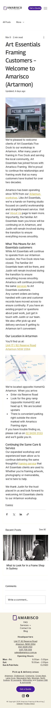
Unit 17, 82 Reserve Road (25, 641)
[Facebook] (27, 696)
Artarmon (9, 676)
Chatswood (19, 676)
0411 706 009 (25, 649)
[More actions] (43, 37)
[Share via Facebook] (7, 514)
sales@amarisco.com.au (25, 652)
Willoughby (27, 680)
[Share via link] (27, 514)
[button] (35, 8)
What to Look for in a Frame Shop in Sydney (25, 567)
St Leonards (16, 680)
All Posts (7, 22)
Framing (9, 505)
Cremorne (29, 676)
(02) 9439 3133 (25, 647)
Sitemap (20, 703)
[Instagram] (23, 696)
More (18, 22)
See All (42, 529)
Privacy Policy (29, 703)
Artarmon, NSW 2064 (25, 644)
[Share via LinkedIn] (20, 514)
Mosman (35, 678)
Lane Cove (10, 678)
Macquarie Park (24, 678)
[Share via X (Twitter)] (13, 514)
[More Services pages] (30, 625)
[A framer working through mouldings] (25, 547)
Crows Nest (40, 676)
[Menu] (45, 8)
